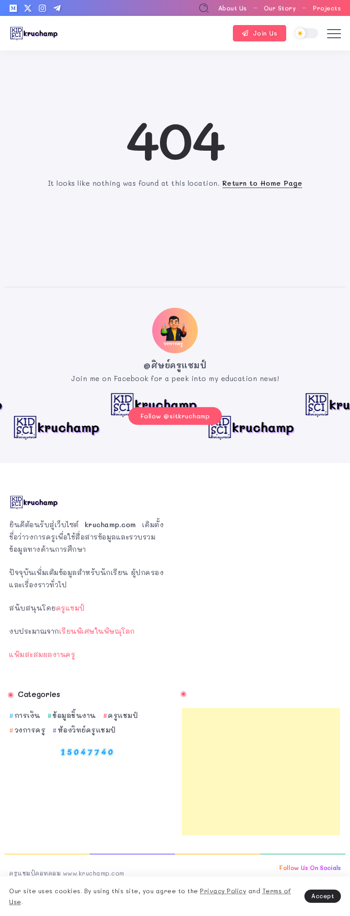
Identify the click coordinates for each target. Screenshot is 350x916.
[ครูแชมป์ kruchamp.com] (34, 32)
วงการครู (30, 729)
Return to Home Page (262, 183)
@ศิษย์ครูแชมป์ (175, 365)
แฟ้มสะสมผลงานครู (42, 654)
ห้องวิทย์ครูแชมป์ (87, 729)
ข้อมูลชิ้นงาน (74, 715)
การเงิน (28, 715)
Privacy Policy (223, 891)
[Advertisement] (261, 771)
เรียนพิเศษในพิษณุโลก (97, 631)
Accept (322, 896)
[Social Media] (13, 8)
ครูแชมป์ (70, 607)
